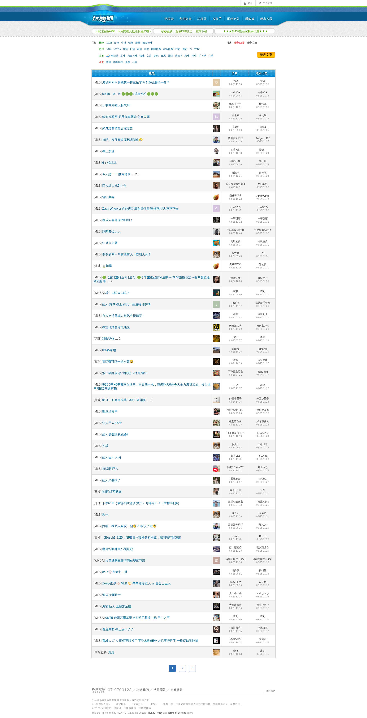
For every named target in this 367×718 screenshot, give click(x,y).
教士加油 (108, 151)
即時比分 (233, 18)
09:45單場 (109, 350)
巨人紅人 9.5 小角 (114, 185)
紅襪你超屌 (110, 243)
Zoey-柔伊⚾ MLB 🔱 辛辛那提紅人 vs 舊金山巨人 (136, 583)
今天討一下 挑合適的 (116, 174)
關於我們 (270, 691)
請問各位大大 (111, 231)
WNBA (117, 49)
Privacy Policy (154, 713)
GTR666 (263, 186)
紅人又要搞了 (111, 480)
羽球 (210, 55)
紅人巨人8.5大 (112, 423)
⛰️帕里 (107, 265)
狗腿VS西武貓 (112, 491)
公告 (134, 62)
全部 (101, 62)
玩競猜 (169, 18)
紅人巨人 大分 (111, 457)
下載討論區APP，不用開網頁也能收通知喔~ (123, 31)
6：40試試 (109, 162)
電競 (170, 55)
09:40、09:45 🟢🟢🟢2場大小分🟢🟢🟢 (130, 94)
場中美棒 (108, 197)
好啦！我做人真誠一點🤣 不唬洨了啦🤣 (129, 526)
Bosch (235, 538)
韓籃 (125, 49)
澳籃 (185, 49)
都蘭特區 (118, 62)
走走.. (112, 652)
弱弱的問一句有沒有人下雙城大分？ (126, 254)
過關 (128, 62)
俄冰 (142, 55)
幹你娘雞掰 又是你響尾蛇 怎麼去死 (126, 116)
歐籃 (140, 49)
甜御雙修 (108, 338)
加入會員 (265, 3)
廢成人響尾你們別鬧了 (117, 220)
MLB (109, 42)
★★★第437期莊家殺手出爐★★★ (245, 31)
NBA (109, 49)
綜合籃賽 (168, 49)
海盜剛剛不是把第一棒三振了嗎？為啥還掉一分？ (136, 82)
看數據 (249, 18)
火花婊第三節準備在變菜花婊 (125, 560)
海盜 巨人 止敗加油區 (116, 606)
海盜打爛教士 (111, 594)
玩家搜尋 (266, 18)
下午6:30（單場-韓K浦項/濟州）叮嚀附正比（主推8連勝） (141, 503)
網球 (156, 55)
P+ (191, 49)
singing (235, 350)
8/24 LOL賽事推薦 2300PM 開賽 (124, 400)
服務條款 (177, 689)
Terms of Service (177, 713)
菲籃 (178, 49)
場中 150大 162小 (117, 292)
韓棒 (131, 42)
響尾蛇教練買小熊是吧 (117, 549)
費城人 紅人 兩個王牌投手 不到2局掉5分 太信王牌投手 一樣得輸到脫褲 (150, 640)
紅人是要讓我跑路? (115, 434)
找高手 (217, 18)
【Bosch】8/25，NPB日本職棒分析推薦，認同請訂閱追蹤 (141, 537)
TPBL (197, 49)
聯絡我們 (142, 689)
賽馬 (163, 55)
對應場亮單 (110, 411)
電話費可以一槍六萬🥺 (117, 361)
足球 (123, 55)
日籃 (133, 49)
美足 (149, 55)
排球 (194, 55)
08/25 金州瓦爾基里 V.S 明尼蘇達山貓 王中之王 (137, 617)
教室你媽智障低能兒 (116, 327)
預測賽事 (185, 18)
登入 (248, 3)
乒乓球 (203, 55)
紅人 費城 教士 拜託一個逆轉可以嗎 (126, 304)
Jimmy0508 (262, 197)
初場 (105, 445)
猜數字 (179, 55)
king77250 (263, 434)
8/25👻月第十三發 (114, 572)
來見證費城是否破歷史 (117, 128)
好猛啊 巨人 (110, 468)
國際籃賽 (156, 49)
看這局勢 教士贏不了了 (118, 629)
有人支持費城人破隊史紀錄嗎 (122, 315)
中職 (124, 42)
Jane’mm (263, 373)
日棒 (117, 42)
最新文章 (252, 42)
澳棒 (138, 42)
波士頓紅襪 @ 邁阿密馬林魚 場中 (124, 373)
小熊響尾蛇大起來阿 (116, 105)
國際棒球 (147, 42)
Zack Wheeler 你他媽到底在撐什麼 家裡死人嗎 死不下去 (140, 208)
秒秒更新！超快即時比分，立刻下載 (184, 31)
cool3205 (235, 209)
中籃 (147, 49)
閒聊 (109, 62)
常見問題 (159, 689)
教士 (105, 514)
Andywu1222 (263, 140)
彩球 (187, 55)
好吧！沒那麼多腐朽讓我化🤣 (122, 139)
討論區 (202, 18)
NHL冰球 (132, 55)
